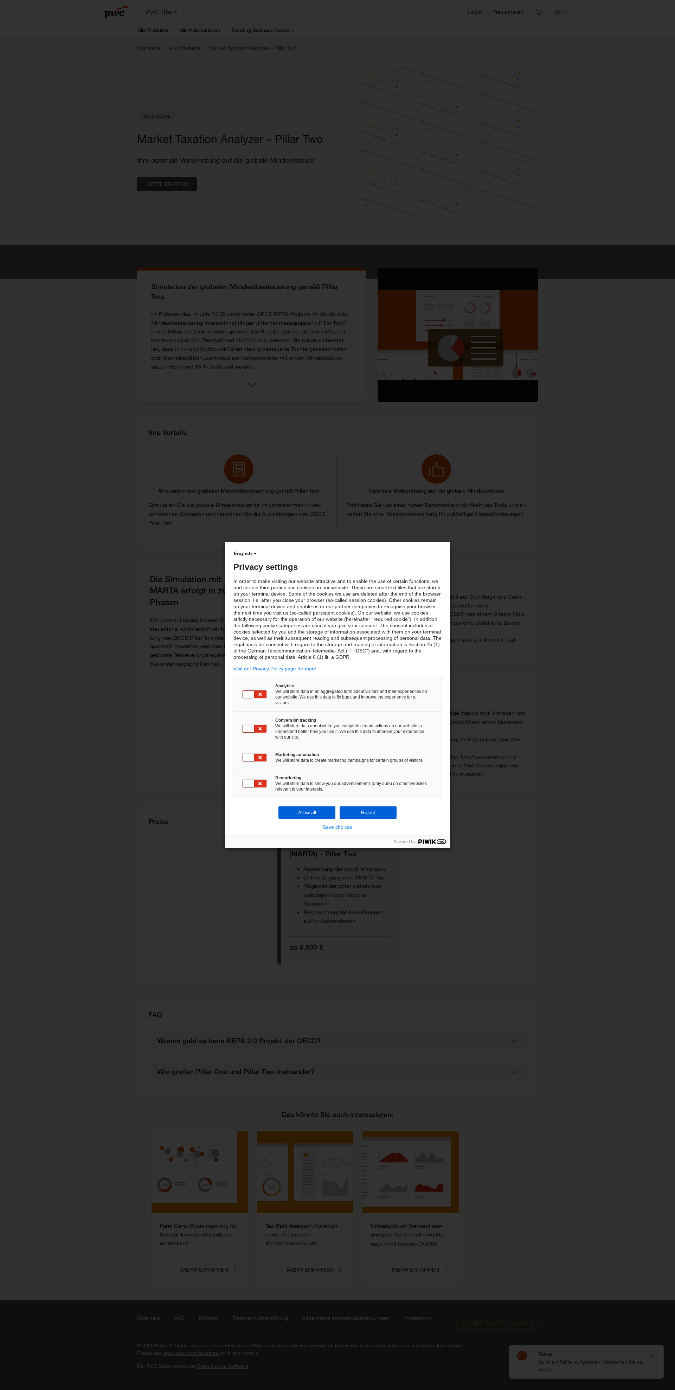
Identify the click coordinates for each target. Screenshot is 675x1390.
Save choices (337, 827)
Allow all (307, 812)
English (243, 553)
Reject (368, 812)
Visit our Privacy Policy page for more (274, 668)
